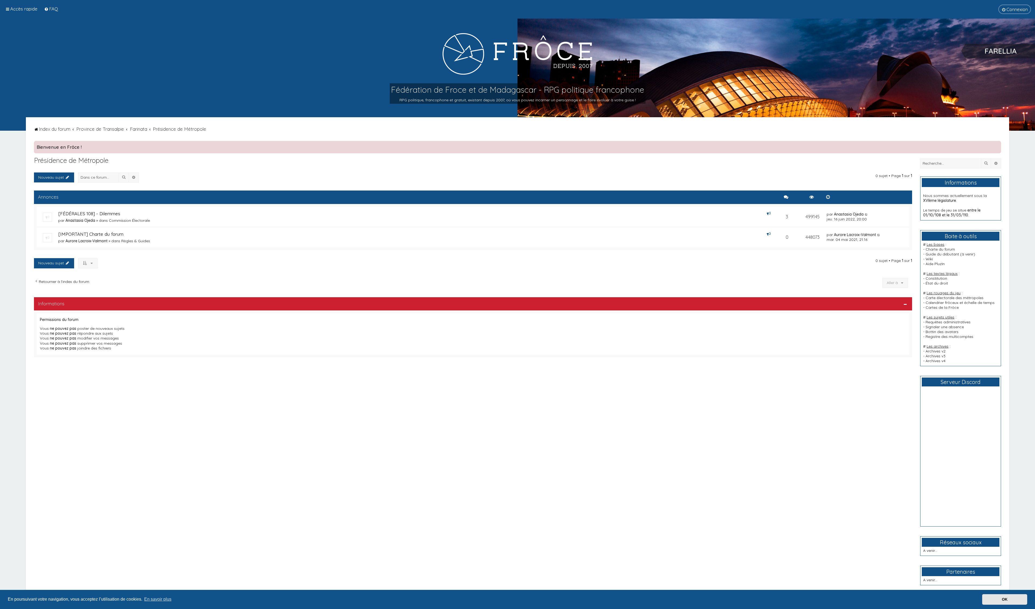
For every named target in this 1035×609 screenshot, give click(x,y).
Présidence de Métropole (71, 160)
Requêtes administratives (948, 322)
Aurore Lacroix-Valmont (86, 240)
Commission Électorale (129, 220)
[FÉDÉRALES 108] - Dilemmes (89, 213)
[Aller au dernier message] (866, 214)
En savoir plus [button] (157, 599)
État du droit (937, 283)
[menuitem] (51, 9)
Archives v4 (936, 360)
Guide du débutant (942, 254)
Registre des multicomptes (949, 336)
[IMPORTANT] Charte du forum (90, 234)
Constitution (936, 278)
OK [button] (1005, 599)
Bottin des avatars (942, 331)
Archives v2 (936, 351)
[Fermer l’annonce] (996, 145)
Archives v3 (936, 356)
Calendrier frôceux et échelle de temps (960, 302)
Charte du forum (940, 249)
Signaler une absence (945, 326)
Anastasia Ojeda (80, 220)
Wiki (929, 259)
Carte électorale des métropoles (955, 297)
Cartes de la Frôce (942, 307)
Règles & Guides (135, 240)
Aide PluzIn (935, 263)
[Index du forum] (517, 53)
